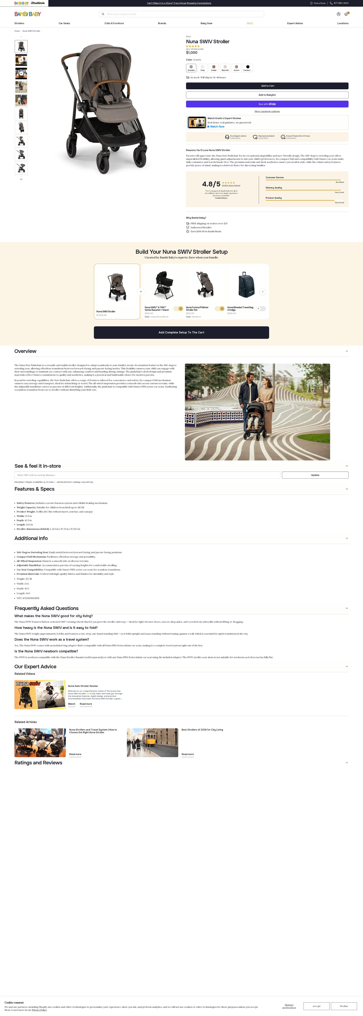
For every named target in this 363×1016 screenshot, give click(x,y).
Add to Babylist (267, 94)
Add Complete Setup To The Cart (181, 332)
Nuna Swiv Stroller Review (83, 686)
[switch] (178, 308)
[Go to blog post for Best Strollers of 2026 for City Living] (152, 742)
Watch (71, 703)
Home (17, 31)
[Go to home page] (27, 14)
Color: (155, 317)
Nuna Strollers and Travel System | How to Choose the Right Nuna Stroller (93, 731)
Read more (86, 703)
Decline (344, 1006)
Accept (316, 1006)
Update (315, 475)
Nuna (188, 36)
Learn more (235, 138)
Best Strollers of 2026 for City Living (202, 729)
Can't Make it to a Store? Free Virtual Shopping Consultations (179, 3)
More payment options (267, 111)
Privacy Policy (39, 1009)
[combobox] (182, 14)
